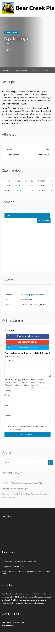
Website (7, 416)
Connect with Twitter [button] (27, 347)
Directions (45, 221)
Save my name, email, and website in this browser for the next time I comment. (28, 427)
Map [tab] (9, 215)
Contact (46, 70)
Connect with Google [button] (27, 342)
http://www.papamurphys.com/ (32, 295)
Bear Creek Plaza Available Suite (13, 622)
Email (7, 405)
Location (35, 70)
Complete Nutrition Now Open (15, 489)
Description (6, 70)
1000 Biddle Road (8, 625)
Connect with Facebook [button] (27, 336)
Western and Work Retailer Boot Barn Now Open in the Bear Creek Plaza (26, 496)
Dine (7, 43)
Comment (8, 360)
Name (7, 395)
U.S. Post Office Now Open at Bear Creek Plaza (23, 483)
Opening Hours (21, 70)
